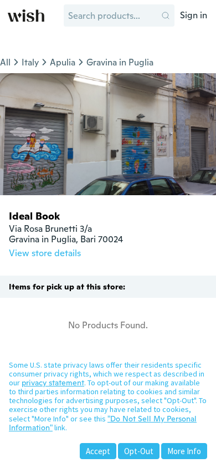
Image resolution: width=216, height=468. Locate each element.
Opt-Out (138, 451)
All (5, 62)
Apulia (62, 62)
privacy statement (53, 383)
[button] (165, 15)
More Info (184, 451)
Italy (30, 62)
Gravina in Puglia (119, 62)
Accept (98, 451)
